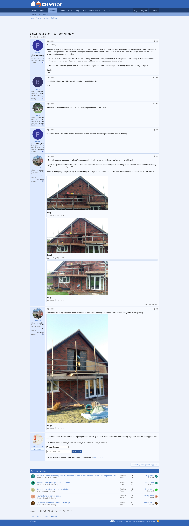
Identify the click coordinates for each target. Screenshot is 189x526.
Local (70, 10)
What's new (93, 10)
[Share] (154, 41)
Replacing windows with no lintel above (54, 489)
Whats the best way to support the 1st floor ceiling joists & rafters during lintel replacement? (76, 475)
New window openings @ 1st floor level (53, 482)
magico (39, 505)
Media (105, 10)
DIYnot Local (98, 457)
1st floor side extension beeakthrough (53, 502)
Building (54, 478)
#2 (157, 77)
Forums (53, 10)
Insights (62, 10)
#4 (157, 130)
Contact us (119, 521)
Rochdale (41, 123)
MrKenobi (40, 478)
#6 (157, 309)
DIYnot (34, 521)
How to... (42, 10)
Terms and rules (129, 521)
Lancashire (41, 60)
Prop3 (49, 297)
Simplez (39, 498)
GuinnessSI (150, 491)
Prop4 (49, 425)
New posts (33, 14)
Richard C (39, 484)
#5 (157, 156)
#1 (157, 41)
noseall (51, 215)
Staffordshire (40, 179)
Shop (77, 10)
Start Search (77, 451)
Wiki (84, 10)
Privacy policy (140, 521)
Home (34, 10)
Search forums (43, 14)
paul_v (34, 37)
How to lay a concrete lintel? (49, 496)
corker (39, 491)
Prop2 (49, 255)
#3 (157, 104)
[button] (99, 10)
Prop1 (49, 212)
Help (148, 521)
